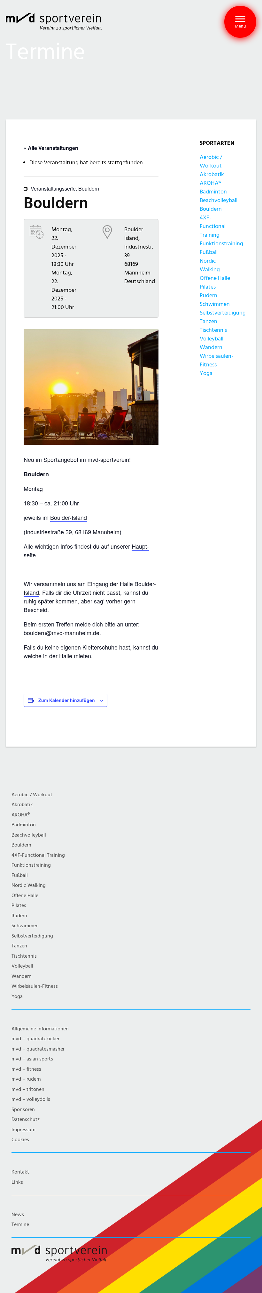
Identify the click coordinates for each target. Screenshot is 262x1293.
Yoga (206, 373)
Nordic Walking (29, 885)
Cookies (20, 1139)
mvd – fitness (26, 1069)
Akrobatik (212, 174)
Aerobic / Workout (32, 794)
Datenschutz (26, 1119)
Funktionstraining (221, 244)
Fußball (209, 252)
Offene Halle (215, 278)
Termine (20, 1224)
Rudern (208, 295)
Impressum (23, 1129)
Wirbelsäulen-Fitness (35, 986)
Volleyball (211, 339)
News (18, 1214)
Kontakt (20, 1172)
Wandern (211, 347)
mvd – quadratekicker (35, 1038)
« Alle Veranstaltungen (51, 147)
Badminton (213, 192)
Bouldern (211, 209)
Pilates (208, 287)
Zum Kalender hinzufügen (66, 700)
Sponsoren (23, 1109)
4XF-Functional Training (213, 226)
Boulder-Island (68, 517)
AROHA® (210, 183)
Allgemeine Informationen (40, 1029)
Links (17, 1182)
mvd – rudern (26, 1079)
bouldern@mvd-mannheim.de (61, 632)
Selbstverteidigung (223, 313)
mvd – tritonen (28, 1089)
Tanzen (208, 321)
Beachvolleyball (218, 200)
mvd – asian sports (32, 1059)
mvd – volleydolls (31, 1099)
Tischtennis (213, 330)
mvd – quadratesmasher (38, 1049)
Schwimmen (215, 304)
